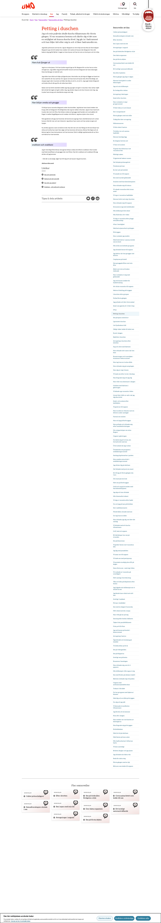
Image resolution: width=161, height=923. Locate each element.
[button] (135, 5)
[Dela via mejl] (88, 198)
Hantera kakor (105, 918)
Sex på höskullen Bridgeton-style (91, 797)
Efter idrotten (61, 796)
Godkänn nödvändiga (124, 918)
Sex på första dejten (94, 820)
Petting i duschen (70, 20)
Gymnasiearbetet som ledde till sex (123, 797)
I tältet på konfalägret (35, 796)
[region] (80, 918)
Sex (36, 20)
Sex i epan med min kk (65, 807)
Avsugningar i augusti (65, 817)
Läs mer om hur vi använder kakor (20, 921)
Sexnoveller (43, 20)
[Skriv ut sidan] (97, 198)
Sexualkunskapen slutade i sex (35, 808)
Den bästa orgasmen (94, 809)
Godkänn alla (143, 918)
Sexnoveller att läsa (56, 20)
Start (31, 20)
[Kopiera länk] (93, 198)
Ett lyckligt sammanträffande (120, 810)
